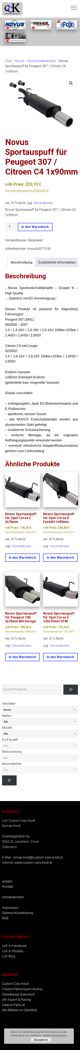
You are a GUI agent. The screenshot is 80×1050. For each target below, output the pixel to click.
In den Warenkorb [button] (22, 558)
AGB (5, 918)
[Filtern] (9, 780)
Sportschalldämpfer (41, 61)
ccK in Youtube (12, 951)
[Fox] (66, 28)
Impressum (10, 908)
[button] (71, 83)
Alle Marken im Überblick (19, 1010)
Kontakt (7, 887)
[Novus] (15, 28)
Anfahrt (7, 881)
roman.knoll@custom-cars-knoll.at (38, 857)
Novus (19, 61)
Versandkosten (43, 203)
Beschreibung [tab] (21, 262)
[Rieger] (41, 28)
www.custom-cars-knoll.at (33, 863)
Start (8, 61)
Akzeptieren (41, 1040)
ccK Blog (8, 956)
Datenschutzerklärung (17, 913)
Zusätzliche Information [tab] (56, 262)
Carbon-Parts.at (13, 1005)
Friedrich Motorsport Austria (22, 989)
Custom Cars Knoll (15, 984)
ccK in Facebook (14, 946)
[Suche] (70, 690)
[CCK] (15, 41)
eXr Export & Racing (16, 1000)
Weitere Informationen (55, 1035)
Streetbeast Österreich (18, 994)
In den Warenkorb (35, 227)
